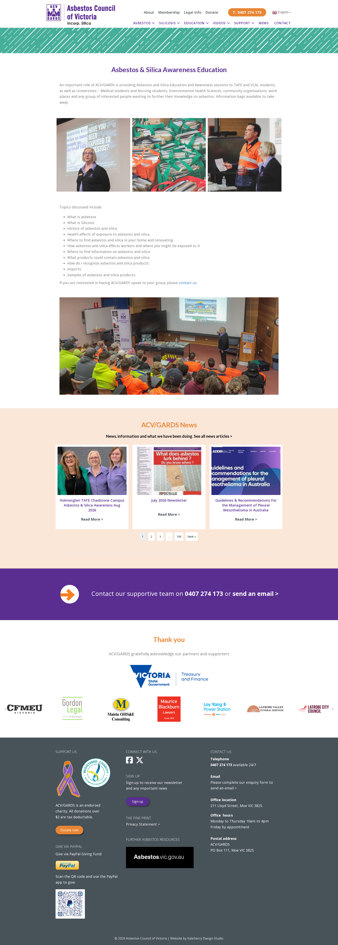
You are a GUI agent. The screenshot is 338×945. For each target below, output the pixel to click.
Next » (192, 536)
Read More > (93, 519)
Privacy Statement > (143, 824)
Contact (282, 23)
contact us (188, 282)
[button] (153, 23)
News (264, 23)
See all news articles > (213, 436)
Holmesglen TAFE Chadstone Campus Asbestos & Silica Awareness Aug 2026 (92, 505)
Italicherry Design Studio (205, 938)
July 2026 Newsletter (169, 500)
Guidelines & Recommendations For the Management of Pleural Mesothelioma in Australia (246, 505)
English (282, 12)
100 (179, 536)
